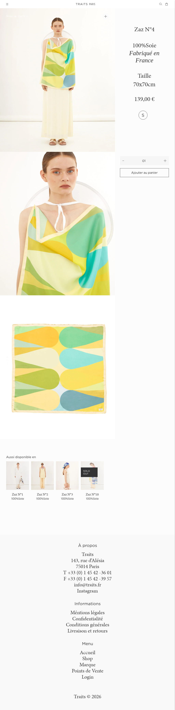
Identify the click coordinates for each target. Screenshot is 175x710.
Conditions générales (87, 624)
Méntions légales (87, 612)
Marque (87, 664)
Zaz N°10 (92, 494)
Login (87, 676)
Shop (9, 16)
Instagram (87, 590)
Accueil (87, 652)
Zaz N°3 (67, 494)
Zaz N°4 (23, 16)
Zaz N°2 (42, 494)
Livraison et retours (87, 630)
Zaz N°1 (17, 494)
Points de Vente (87, 670)
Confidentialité (87, 618)
